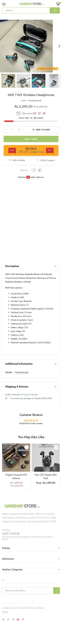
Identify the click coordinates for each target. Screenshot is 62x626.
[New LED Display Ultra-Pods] (46, 458)
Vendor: (24, 100)
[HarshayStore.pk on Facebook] (3, 619)
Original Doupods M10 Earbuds (16, 476)
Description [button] (12, 266)
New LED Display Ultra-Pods (45, 476)
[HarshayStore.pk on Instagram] (13, 619)
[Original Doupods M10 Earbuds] (16, 458)
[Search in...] (55, 10)
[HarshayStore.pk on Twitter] (8, 619)
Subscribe (56, 590)
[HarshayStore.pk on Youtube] (18, 619)
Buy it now (31, 139)
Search (5, 611)
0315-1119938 (10, 534)
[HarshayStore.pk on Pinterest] (23, 619)
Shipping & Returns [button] (16, 387)
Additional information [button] (18, 364)
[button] (59, 46)
